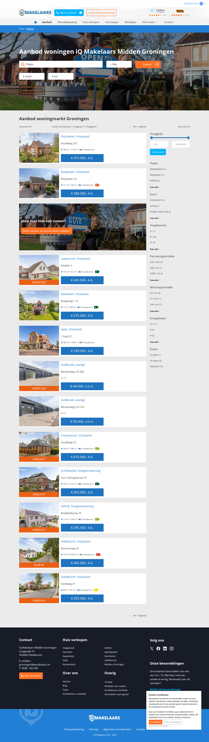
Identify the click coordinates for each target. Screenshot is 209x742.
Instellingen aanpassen (159, 726)
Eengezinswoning (160, 211)
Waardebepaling (67, 22)
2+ (152, 231)
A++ (153, 324)
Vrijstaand (157, 200)
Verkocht (156, 366)
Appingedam (158, 169)
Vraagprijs (77, 126)
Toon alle (154, 187)
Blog (65, 685)
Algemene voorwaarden (117, 729)
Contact (168, 22)
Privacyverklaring (74, 729)
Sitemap (93, 729)
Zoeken (147, 64)
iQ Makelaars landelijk (115, 690)
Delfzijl (155, 180)
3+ (153, 236)
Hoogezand (68, 647)
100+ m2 (156, 304)
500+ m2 (156, 267)
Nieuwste (66, 126)
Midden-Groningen (114, 664)
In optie (155, 354)
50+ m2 (155, 293)
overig (154, 205)
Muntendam (69, 664)
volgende (142, 126)
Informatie (148, 22)
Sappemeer (69, 656)
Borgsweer (157, 174)
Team (65, 689)
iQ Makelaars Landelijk (74, 693)
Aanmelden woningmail (116, 694)
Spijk (65, 660)
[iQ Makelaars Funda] (180, 10)
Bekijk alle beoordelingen (165, 689)
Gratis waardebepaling (101, 12)
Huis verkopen (91, 22)
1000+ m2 (156, 273)
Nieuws (66, 681)
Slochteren (110, 656)
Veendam (67, 652)
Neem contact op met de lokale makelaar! (47, 231)
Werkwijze (130, 22)
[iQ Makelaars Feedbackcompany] (157, 10)
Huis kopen (112, 22)
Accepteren (155, 722)
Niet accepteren (173, 722)
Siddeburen (110, 660)
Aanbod (47, 22)
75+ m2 (155, 298)
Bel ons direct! (68, 12)
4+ (152, 242)
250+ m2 (156, 262)
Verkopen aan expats (115, 686)
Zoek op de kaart (32, 90)
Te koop (156, 360)
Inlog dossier (191, 3)
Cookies (140, 729)
